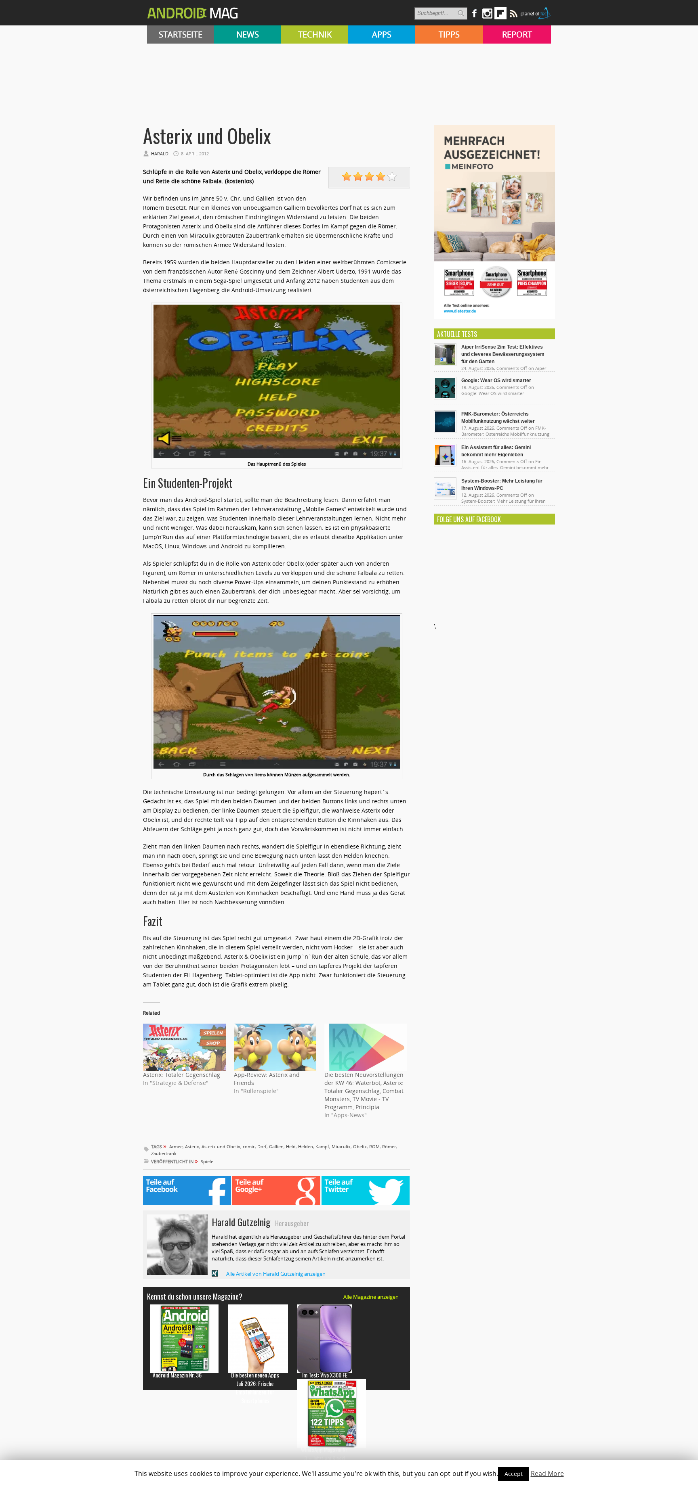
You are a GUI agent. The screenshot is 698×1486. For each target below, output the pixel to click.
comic (249, 1146)
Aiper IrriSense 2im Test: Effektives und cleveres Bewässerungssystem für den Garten (503, 354)
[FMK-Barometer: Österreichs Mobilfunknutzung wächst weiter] (445, 431)
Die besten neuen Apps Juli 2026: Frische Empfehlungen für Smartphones (255, 1387)
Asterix (192, 1146)
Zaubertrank (164, 1153)
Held (291, 1146)
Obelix (360, 1146)
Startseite (180, 34)
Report (517, 34)
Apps (381, 34)
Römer (389, 1146)
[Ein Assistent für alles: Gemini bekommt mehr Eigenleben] (445, 464)
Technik (315, 34)
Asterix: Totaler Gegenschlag (181, 1074)
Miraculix (341, 1146)
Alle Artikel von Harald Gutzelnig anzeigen (276, 1273)
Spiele (207, 1161)
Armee (176, 1146)
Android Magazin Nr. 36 (177, 1375)
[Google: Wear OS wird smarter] (445, 397)
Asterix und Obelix (221, 1146)
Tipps (449, 34)
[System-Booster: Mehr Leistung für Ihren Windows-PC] (445, 498)
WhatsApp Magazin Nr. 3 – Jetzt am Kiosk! (324, 1453)
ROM (374, 1146)
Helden (305, 1146)
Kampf (322, 1146)
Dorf (262, 1146)
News (247, 34)
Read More (547, 1473)
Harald (159, 153)
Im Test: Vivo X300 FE (324, 1375)
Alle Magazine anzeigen (371, 1296)
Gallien (276, 1146)
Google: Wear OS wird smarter (496, 380)
